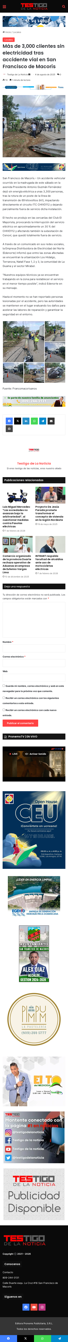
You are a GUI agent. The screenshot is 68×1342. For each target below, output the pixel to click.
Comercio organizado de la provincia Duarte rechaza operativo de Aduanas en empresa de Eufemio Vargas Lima (17, 564)
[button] (23, 341)
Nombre (8, 642)
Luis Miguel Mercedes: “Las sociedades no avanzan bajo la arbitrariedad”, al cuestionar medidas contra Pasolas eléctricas (17, 516)
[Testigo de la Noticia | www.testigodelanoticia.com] (34, 6)
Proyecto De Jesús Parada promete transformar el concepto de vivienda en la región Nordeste (49, 513)
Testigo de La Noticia (17, 74)
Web (5, 671)
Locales (17, 32)
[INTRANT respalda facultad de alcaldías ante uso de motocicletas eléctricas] (50, 544)
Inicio (8, 32)
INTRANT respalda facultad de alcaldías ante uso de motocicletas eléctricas (49, 562)
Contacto (8, 1272)
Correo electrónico (14, 656)
